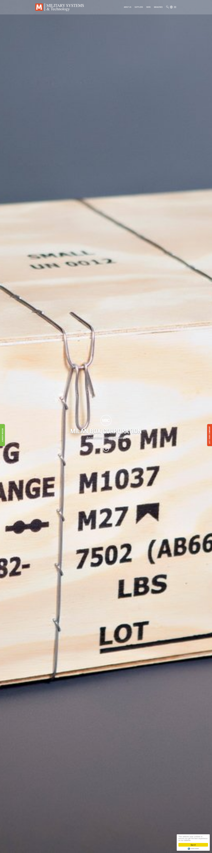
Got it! (193, 844)
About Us (127, 7)
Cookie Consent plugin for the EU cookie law (193, 848)
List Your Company (209, 435)
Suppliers (139, 7)
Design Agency (2, 435)
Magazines (158, 7)
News (148, 7)
